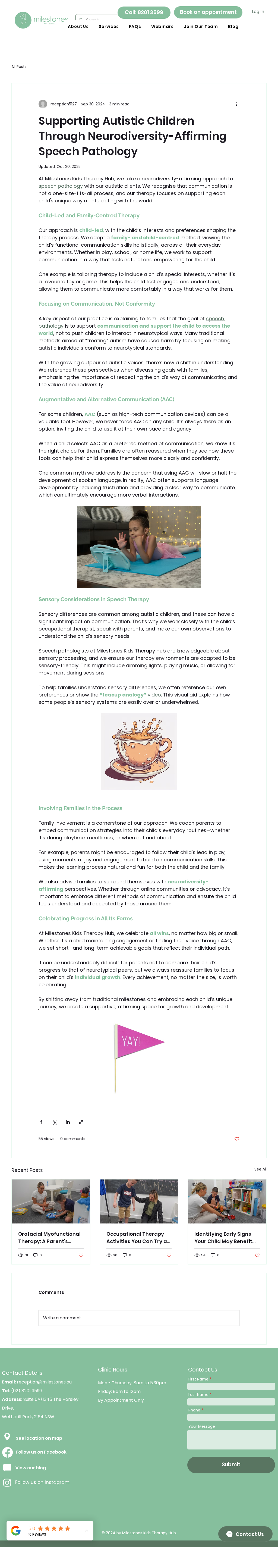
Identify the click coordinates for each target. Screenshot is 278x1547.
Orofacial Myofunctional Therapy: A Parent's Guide (49, 1238)
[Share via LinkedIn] (67, 1122)
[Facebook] (7, 1452)
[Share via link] (81, 1122)
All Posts (19, 66)
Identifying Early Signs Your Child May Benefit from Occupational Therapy (223, 1238)
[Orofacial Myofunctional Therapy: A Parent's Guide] (51, 1201)
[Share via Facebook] (41, 1122)
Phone (194, 1410)
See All (260, 1169)
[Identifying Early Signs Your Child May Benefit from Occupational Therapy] (227, 1201)
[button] (109, 26)
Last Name (198, 1395)
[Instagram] (7, 1482)
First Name (198, 1379)
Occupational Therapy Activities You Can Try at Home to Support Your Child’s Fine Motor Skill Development (137, 1238)
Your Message (201, 1426)
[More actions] (236, 104)
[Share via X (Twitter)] (54, 1122)
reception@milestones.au (44, 1382)
